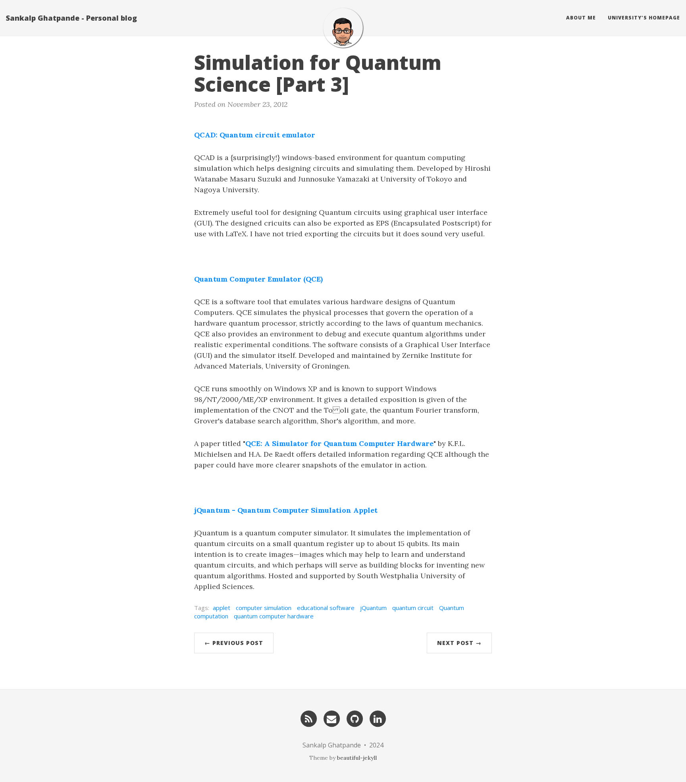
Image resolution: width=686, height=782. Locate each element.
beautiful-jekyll (357, 757)
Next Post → (459, 643)
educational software (326, 608)
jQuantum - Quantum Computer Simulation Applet (286, 510)
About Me (581, 17)
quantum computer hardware (274, 616)
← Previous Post (233, 643)
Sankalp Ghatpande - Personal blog (71, 18)
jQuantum (373, 608)
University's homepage (644, 17)
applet (221, 608)
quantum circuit (413, 608)
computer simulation (263, 608)
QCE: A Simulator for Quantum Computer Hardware (339, 443)
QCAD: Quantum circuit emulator (254, 134)
